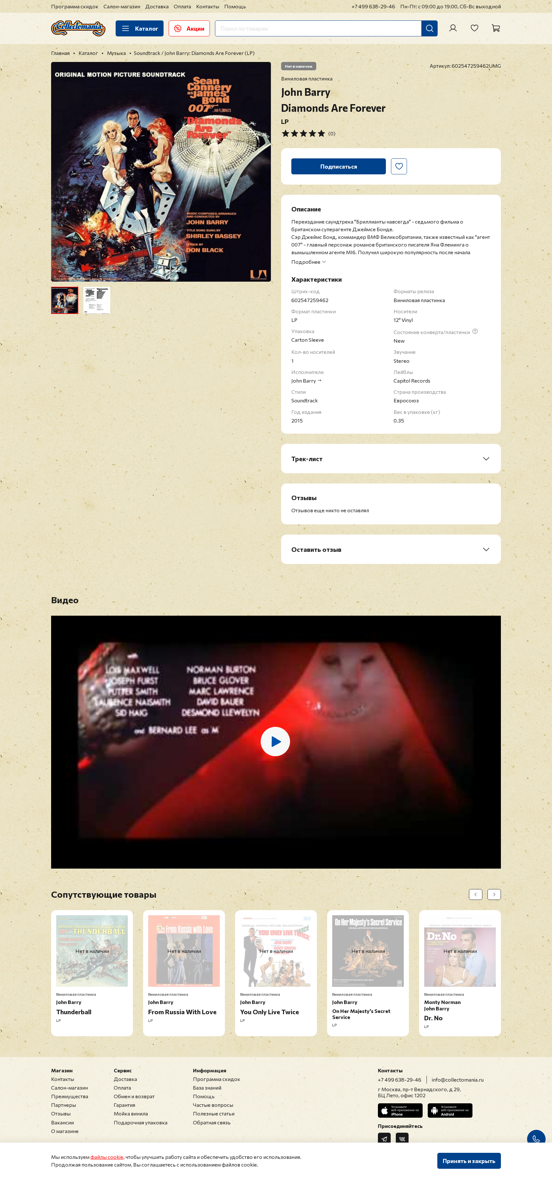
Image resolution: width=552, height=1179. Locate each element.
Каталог (146, 28)
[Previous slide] (61, 171)
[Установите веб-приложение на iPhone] (400, 1110)
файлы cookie (106, 1157)
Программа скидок (74, 6)
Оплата (182, 6)
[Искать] (430, 28)
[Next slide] (260, 171)
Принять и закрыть (469, 1160)
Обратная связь (212, 1122)
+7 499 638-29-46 (373, 6)
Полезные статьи (213, 1113)
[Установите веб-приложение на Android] (450, 1110)
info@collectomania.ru (458, 1079)
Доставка (157, 6)
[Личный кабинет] (453, 28)
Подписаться (338, 166)
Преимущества (69, 1096)
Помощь (235, 6)
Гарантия (124, 1105)
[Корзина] (496, 28)
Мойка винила (131, 1113)
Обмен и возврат (134, 1096)
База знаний (207, 1087)
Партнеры (63, 1105)
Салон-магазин (121, 6)
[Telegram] (384, 1139)
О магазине (65, 1131)
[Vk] (402, 1139)
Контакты (207, 6)
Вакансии (62, 1122)
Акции (195, 28)
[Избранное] (474, 28)
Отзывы (61, 1113)
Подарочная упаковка (140, 1122)
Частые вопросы (213, 1105)
